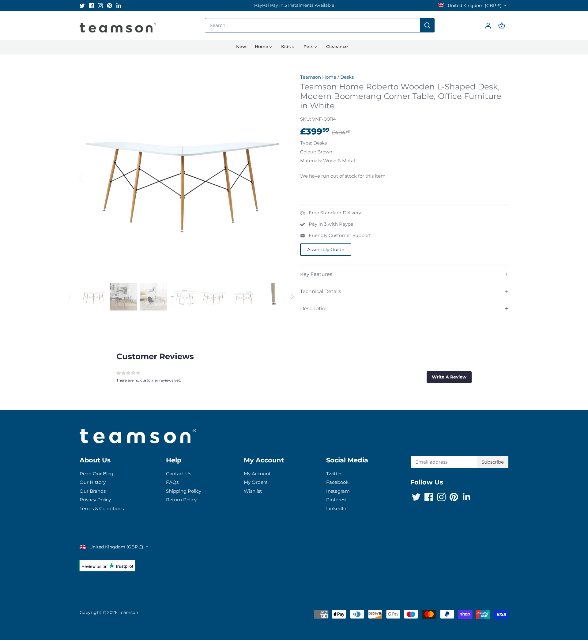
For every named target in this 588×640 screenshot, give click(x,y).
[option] (294, 5)
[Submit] (427, 25)
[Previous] (89, 178)
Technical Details (320, 291)
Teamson (128, 612)
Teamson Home (318, 77)
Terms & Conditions (102, 508)
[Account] (488, 25)
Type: (306, 143)
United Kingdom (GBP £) (474, 5)
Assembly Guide (325, 249)
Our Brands (93, 491)
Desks (347, 77)
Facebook (337, 482)
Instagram (338, 491)
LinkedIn (336, 508)
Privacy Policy (95, 500)
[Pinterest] (109, 5)
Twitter (334, 473)
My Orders (255, 482)
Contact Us (178, 473)
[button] (449, 377)
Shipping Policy (183, 491)
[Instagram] (100, 5)
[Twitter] (82, 5)
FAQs (172, 482)
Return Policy (181, 500)
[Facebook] (91, 5)
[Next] (276, 178)
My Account (257, 473)
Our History (93, 482)
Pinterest (336, 500)
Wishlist (253, 491)
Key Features (316, 274)
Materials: (311, 161)
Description (314, 308)
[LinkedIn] (118, 5)
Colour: (308, 152)
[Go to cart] (501, 25)
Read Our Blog (96, 473)
